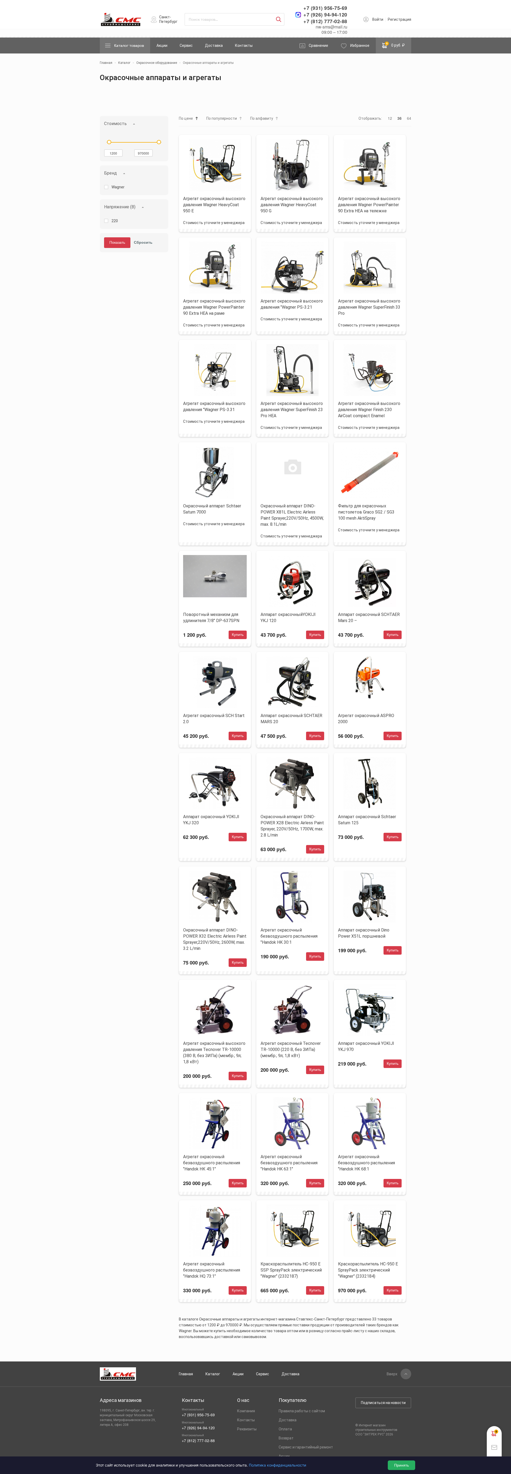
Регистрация (399, 19)
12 (390, 118)
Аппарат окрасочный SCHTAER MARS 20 (291, 718)
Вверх (392, 1374)
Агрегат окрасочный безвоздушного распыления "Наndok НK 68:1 (366, 1162)
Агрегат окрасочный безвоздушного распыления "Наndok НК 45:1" (211, 1162)
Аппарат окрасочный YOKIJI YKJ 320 (211, 819)
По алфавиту (261, 118)
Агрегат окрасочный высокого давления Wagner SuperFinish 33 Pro (369, 307)
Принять (401, 1465)
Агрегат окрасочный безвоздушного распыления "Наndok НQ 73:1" (211, 1270)
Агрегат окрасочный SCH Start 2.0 (214, 718)
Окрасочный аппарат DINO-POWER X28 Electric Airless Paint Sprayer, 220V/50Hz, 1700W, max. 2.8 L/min (292, 826)
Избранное (359, 45)
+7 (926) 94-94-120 (325, 15)
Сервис (186, 45)
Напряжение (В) (119, 206)
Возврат (286, 1438)
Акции (161, 45)
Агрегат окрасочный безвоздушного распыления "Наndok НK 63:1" (289, 1162)
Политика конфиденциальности (277, 1465)
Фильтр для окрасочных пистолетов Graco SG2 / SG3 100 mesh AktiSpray (366, 512)
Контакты (244, 45)
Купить (238, 634)
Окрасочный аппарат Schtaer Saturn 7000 (212, 509)
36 (399, 118)
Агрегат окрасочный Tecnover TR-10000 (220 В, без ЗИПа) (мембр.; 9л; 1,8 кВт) (291, 1049)
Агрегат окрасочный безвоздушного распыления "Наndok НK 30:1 (289, 936)
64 (409, 118)
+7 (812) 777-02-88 (325, 21)
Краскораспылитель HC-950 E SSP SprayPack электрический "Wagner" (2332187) (291, 1270)
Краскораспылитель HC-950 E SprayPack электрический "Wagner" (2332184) (368, 1270)
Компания (246, 1411)
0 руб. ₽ (395, 44)
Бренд (110, 173)
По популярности (221, 118)
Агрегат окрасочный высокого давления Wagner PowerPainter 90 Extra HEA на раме (214, 307)
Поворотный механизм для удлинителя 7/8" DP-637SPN (211, 617)
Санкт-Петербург (168, 19)
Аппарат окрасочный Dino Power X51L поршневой (363, 933)
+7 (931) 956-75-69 (325, 8)
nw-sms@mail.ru (331, 27)
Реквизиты (247, 1429)
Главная (186, 1374)
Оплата (285, 1429)
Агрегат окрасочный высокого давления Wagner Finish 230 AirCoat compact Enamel (369, 409)
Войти (377, 19)
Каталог (212, 1374)
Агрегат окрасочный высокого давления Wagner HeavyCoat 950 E (214, 204)
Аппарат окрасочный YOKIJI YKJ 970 (366, 1046)
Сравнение (318, 45)
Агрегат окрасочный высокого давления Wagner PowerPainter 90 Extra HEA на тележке (369, 204)
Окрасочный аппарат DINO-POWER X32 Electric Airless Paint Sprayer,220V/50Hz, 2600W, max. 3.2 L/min (214, 939)
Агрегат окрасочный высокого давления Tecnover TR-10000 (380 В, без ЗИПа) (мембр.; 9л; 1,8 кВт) (214, 1052)
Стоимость (115, 123)
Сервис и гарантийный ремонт (306, 1447)
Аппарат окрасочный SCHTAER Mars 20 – (369, 617)
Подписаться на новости (383, 1403)
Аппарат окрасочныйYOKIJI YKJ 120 (288, 617)
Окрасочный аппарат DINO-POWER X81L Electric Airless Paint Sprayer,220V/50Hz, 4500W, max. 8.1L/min (292, 515)
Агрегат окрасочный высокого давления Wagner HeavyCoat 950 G (292, 204)
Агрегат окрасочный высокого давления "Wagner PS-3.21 (292, 304)
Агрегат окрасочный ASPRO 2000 (366, 718)
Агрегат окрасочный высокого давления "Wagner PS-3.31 (214, 406)
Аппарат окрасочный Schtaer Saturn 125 (367, 819)
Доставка (214, 45)
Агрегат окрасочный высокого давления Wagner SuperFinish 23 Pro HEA (292, 409)
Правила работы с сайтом (302, 1411)
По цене (186, 118)
